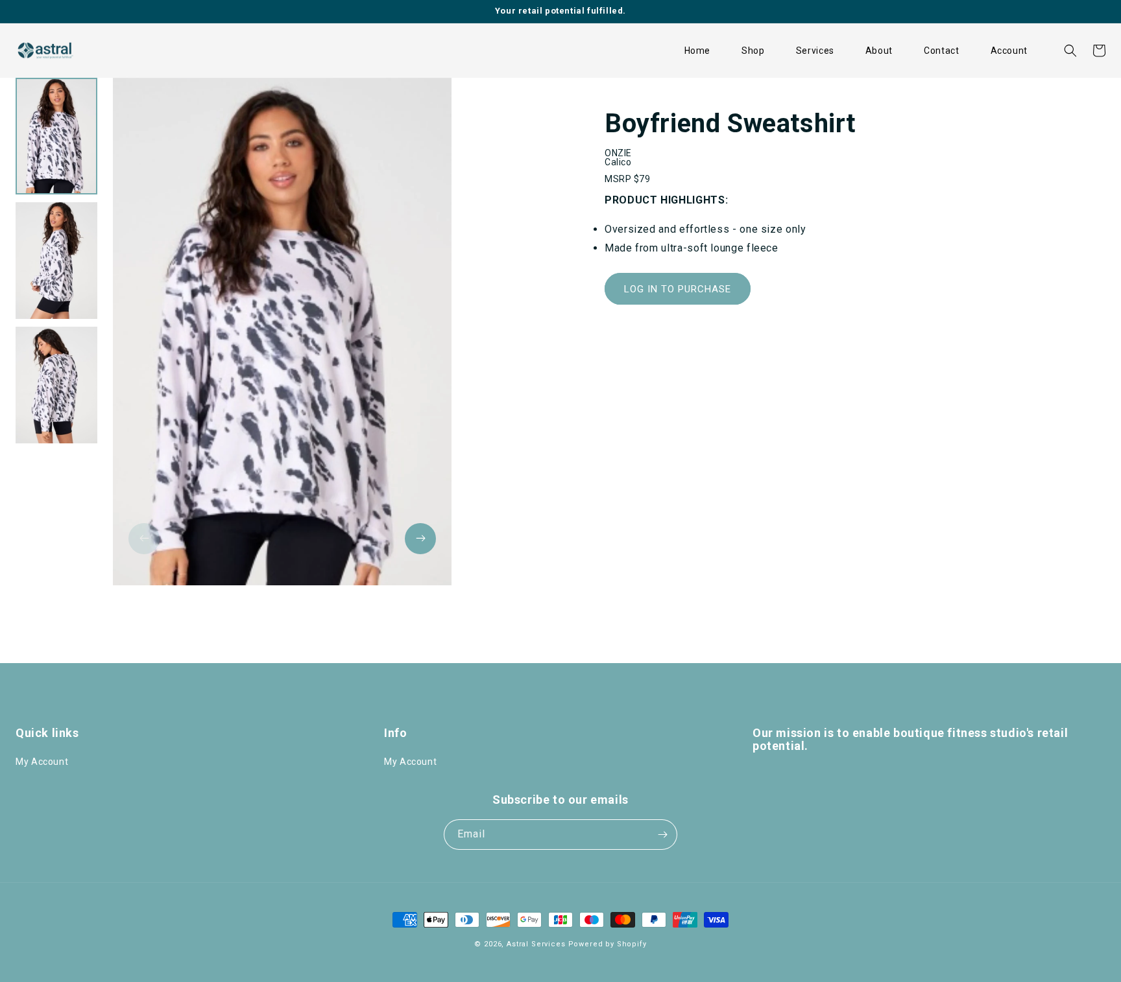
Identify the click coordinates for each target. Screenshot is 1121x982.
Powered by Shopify (607, 944)
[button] (753, 50)
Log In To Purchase (677, 289)
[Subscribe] (662, 834)
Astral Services (536, 944)
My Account (42, 761)
